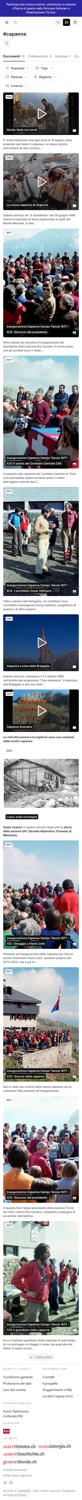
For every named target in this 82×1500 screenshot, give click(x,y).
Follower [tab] (63, 56)
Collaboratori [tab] (39, 56)
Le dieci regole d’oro (58, 1396)
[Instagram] (11, 1483)
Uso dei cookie (14, 1390)
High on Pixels (17, 1494)
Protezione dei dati (17, 1383)
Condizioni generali (18, 1377)
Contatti (49, 1377)
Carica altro (44, 1357)
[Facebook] (5, 1483)
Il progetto (50, 1383)
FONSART (24, 1490)
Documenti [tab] (13, 56)
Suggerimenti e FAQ (57, 1390)
